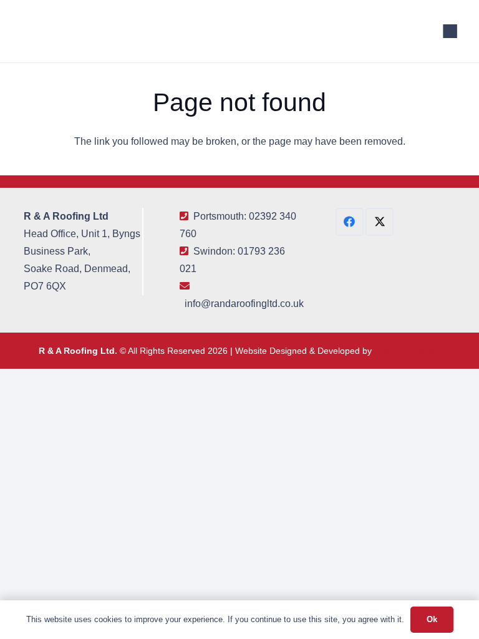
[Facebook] (350, 222)
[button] (450, 31)
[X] (379, 222)
